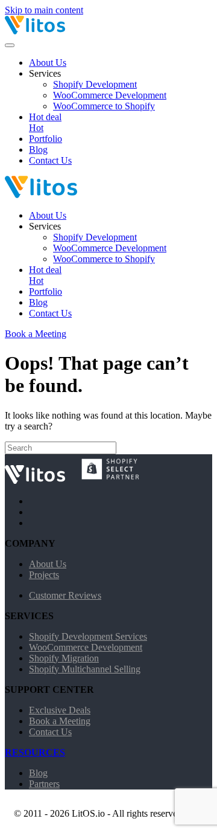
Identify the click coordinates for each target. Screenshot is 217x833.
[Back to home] (65, 31)
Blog (38, 149)
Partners (44, 784)
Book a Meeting (35, 334)
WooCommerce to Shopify (104, 106)
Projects (44, 575)
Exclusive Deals (59, 710)
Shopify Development (95, 84)
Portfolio (45, 138)
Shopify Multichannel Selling (84, 669)
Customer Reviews (65, 595)
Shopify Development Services (88, 636)
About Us (47, 62)
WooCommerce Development (109, 95)
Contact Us (50, 160)
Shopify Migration (64, 658)
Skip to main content (44, 10)
